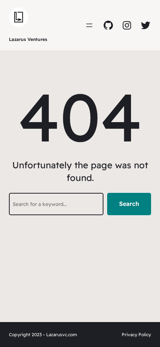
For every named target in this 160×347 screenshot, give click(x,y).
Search (129, 203)
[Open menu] (89, 25)
